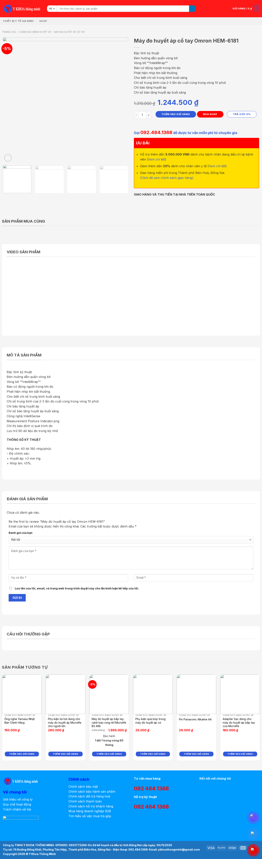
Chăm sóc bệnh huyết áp (35, 31)
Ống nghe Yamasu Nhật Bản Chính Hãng (19, 720)
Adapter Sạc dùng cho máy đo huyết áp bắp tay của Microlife (239, 722)
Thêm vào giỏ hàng (175, 114)
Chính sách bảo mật (83, 786)
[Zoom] (8, 158)
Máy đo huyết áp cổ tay (69, 31)
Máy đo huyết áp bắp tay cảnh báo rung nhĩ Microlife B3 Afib (109, 722)
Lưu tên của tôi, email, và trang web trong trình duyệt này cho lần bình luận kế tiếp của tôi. (77, 588)
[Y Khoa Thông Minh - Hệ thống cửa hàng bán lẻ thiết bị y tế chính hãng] (22, 8)
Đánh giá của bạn (20, 532)
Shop (43, 21)
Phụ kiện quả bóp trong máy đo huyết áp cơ (150, 720)
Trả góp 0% (242, 114)
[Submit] (192, 8)
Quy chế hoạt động (17, 804)
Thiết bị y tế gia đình (18, 21)
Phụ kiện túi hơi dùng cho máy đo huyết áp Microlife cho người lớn (64, 722)
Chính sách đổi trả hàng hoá (89, 796)
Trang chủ (9, 31)
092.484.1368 (156, 132)
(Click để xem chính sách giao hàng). (167, 178)
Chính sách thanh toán (85, 801)
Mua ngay (210, 114)
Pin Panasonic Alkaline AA (195, 719)
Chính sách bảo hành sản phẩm (91, 791)
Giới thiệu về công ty (18, 799)
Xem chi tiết (156, 159)
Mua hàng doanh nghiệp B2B (89, 811)
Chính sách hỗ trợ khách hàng (90, 806)
